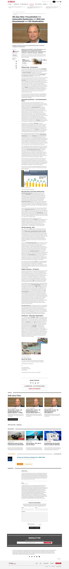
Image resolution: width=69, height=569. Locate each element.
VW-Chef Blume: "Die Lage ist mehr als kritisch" (33, 444)
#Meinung (18, 424)
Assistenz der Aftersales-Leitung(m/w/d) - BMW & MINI (31, 457)
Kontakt (52, 563)
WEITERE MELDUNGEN (12, 419)
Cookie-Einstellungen (58, 566)
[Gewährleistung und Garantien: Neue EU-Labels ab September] (52, 435)
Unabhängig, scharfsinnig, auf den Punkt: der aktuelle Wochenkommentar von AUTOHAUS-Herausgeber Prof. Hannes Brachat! (16, 415)
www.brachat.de (24, 369)
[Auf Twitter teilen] (16, 63)
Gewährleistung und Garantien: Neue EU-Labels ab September (52, 444)
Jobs (50, 1)
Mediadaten (45, 563)
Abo (54, 1)
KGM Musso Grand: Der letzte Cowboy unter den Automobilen (16, 444)
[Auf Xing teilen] (38, 382)
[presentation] (60, 8)
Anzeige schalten (28, 464)
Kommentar (23, 511)
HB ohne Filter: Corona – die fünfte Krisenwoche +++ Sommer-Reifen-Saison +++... (33, 411)
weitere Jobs (20, 464)
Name (36, 507)
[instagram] (31, 556)
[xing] (34, 556)
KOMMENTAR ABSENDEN (34, 527)
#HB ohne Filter (14, 396)
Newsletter (44, 1)
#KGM (13, 441)
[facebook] (29, 556)
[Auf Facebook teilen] (16, 61)
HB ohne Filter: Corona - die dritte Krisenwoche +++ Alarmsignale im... (51, 411)
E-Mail (22, 507)
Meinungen (32, 4)
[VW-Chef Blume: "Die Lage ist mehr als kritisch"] (34, 435)
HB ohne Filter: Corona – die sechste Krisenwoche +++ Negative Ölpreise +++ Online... (15, 411)
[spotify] (39, 556)
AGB (49, 566)
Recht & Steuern (38, 4)
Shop (48, 1)
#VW (30, 441)
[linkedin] (36, 556)
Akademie (44, 4)
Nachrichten (16, 4)
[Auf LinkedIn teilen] (16, 65)
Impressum (46, 566)
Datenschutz (53, 566)
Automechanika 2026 (24, 4)
